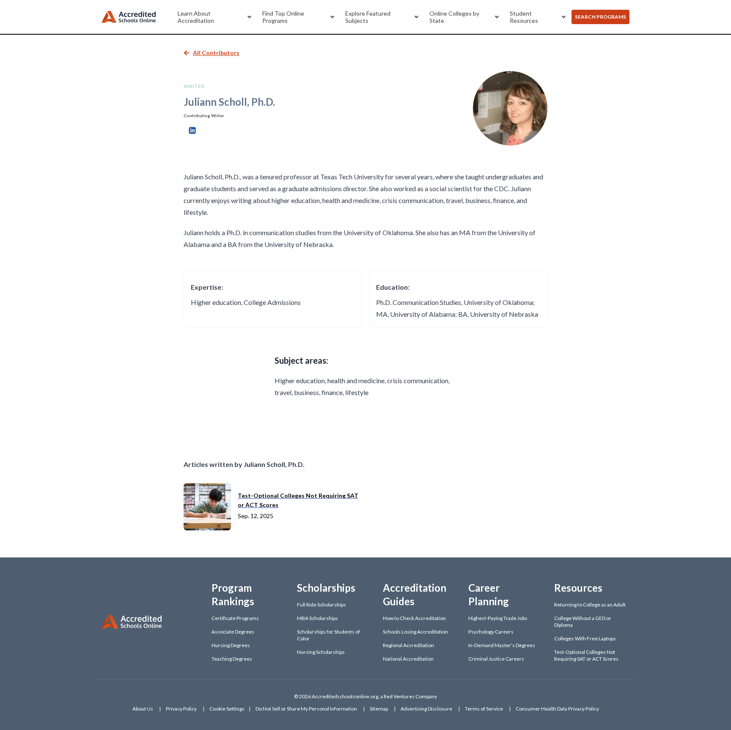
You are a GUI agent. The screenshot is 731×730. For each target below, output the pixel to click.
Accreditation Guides (414, 594)
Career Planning (488, 594)
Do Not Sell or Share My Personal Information (306, 708)
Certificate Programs (235, 618)
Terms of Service (484, 708)
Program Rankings (233, 594)
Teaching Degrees (232, 659)
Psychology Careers (491, 631)
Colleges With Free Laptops (585, 638)
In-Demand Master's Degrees (501, 645)
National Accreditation (408, 659)
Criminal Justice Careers (496, 659)
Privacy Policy (181, 708)
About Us (142, 708)
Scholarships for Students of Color (328, 635)
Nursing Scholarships (321, 652)
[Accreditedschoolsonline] (129, 17)
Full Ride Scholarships (321, 604)
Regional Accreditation (408, 645)
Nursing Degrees (231, 645)
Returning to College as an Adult (590, 604)
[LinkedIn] (192, 129)
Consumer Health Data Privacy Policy (557, 708)
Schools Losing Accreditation (415, 631)
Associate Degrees (233, 631)
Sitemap (379, 708)
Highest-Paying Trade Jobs (498, 618)
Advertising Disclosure (426, 708)
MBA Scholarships (317, 618)
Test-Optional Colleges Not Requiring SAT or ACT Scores (586, 655)
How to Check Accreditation (414, 618)
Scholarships (326, 588)
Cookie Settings (227, 708)
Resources (578, 588)
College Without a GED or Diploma (582, 621)
